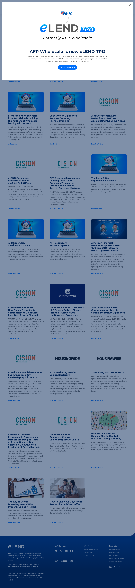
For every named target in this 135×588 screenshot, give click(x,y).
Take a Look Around (66, 67)
